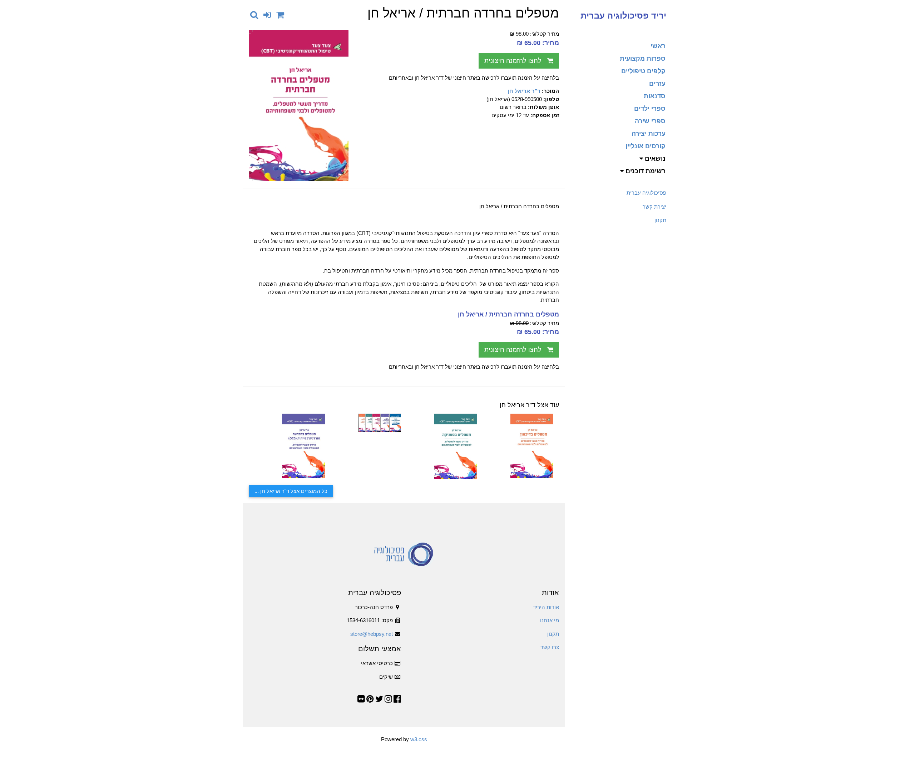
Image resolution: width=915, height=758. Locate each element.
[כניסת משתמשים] (267, 15)
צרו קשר (549, 647)
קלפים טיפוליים (643, 71)
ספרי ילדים (650, 108)
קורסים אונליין (645, 146)
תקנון (660, 220)
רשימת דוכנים (645, 171)
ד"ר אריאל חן (524, 91)
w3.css (418, 739)
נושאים (654, 158)
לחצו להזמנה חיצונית (512, 60)
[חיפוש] (254, 15)
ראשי (658, 46)
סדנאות (655, 96)
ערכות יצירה (649, 133)
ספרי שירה (650, 121)
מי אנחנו (549, 620)
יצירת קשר (654, 207)
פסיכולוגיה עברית (646, 193)
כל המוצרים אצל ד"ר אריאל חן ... (290, 491)
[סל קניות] (280, 15)
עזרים (657, 83)
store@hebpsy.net (371, 634)
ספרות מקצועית (643, 58)
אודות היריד (546, 607)
